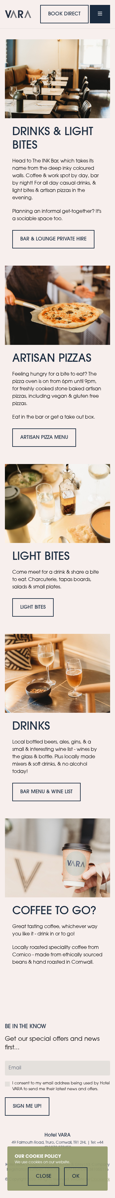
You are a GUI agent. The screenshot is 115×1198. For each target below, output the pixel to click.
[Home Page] (18, 14)
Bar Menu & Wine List (46, 792)
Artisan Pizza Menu (44, 437)
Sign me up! (27, 1106)
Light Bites (33, 607)
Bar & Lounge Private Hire (53, 239)
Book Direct (64, 14)
